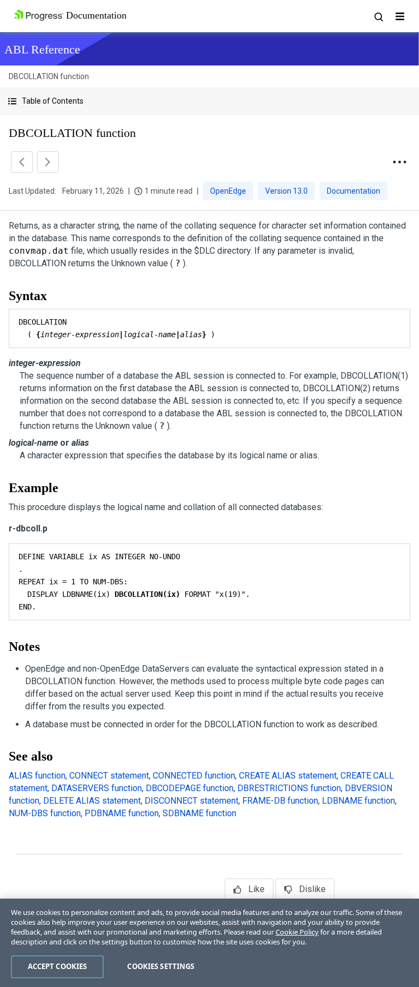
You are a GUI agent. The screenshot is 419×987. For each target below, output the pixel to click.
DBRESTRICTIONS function (289, 788)
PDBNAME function (122, 813)
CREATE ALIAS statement (288, 775)
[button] (209, 101)
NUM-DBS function (45, 813)
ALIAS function (37, 775)
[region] (209, 943)
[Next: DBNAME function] (48, 162)
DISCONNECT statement (191, 800)
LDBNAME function (358, 800)
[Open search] (378, 16)
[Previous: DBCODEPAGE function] (22, 162)
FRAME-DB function (280, 800)
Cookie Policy (297, 932)
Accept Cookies (57, 966)
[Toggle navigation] (400, 16)
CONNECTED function (194, 775)
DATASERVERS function (96, 788)
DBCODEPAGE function (190, 788)
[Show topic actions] (399, 162)
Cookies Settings (160, 966)
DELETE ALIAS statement (92, 800)
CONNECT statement (109, 775)
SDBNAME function (199, 813)
